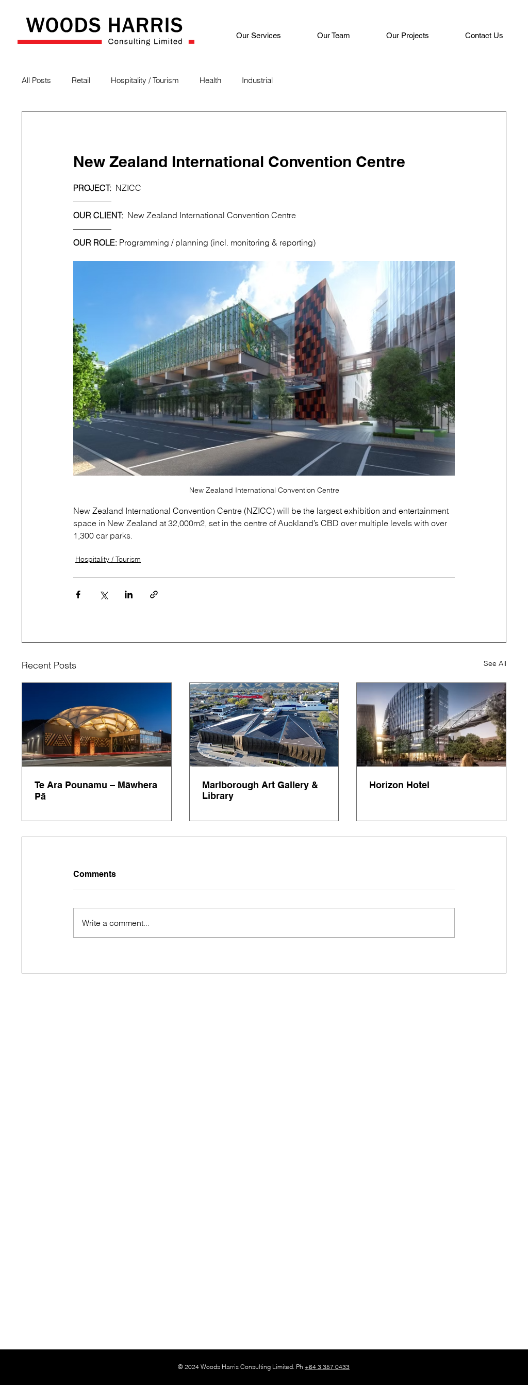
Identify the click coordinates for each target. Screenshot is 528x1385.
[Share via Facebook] (78, 594)
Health (210, 80)
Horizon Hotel (399, 784)
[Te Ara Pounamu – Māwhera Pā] (96, 725)
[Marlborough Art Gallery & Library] (264, 725)
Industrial (257, 80)
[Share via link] (154, 594)
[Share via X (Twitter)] (103, 594)
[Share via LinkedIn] (129, 594)
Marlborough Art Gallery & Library (260, 790)
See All (495, 663)
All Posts (36, 80)
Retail (81, 80)
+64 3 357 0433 (327, 1367)
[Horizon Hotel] (431, 725)
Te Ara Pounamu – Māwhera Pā (96, 790)
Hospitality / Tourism (145, 80)
